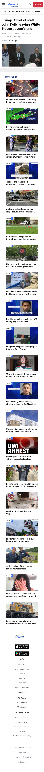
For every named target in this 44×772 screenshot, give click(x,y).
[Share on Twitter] (12, 41)
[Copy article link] (16, 41)
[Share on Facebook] (9, 41)
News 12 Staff (7, 34)
